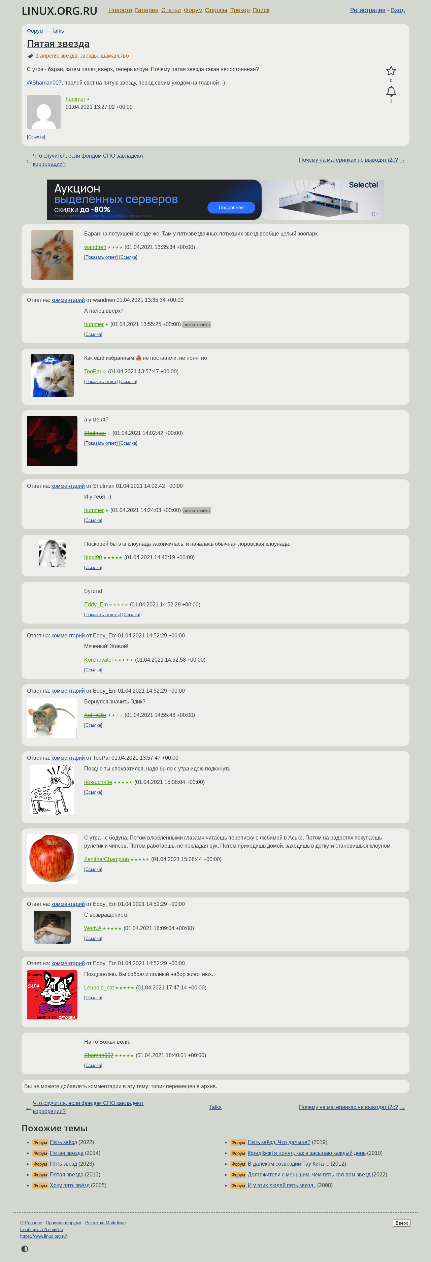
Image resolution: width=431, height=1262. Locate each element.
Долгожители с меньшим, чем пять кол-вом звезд (309, 1174)
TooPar (92, 371)
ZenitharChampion (106, 859)
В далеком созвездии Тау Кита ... (288, 1164)
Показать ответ (101, 257)
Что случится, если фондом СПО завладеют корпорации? (88, 160)
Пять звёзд (63, 1142)
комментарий (68, 300)
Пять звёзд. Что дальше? (279, 1142)
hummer (75, 99)
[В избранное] (391, 71)
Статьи (171, 10)
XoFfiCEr (95, 715)
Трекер (240, 10)
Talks (58, 31)
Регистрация (368, 10)
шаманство (115, 56)
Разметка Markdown (105, 1222)
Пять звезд (63, 1164)
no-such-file (98, 782)
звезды (89, 56)
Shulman (95, 433)
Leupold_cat (99, 987)
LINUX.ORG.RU (60, 10)
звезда (69, 56)
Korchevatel (98, 660)
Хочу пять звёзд (70, 1185)
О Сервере (31, 1222)
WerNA (92, 928)
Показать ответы (103, 614)
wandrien (95, 247)
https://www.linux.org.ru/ (43, 1236)
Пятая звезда (58, 43)
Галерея (147, 10)
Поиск (261, 10)
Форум (193, 10)
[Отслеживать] (391, 92)
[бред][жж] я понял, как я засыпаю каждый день (307, 1153)
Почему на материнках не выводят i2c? (348, 160)
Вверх (402, 1223)
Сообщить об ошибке (41, 1229)
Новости (120, 10)
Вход (398, 10)
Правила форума (63, 1222)
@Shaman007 (44, 83)
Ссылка (36, 136)
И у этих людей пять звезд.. (282, 1185)
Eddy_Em (96, 604)
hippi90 (93, 557)
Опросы (216, 10)
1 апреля (47, 56)
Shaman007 (98, 1055)
